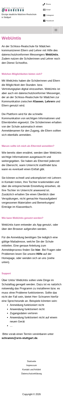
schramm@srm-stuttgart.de (19, 338)
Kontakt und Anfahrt (31, 369)
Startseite (31, 361)
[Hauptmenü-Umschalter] (56, 30)
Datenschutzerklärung (31, 373)
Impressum (31, 365)
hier (37, 249)
